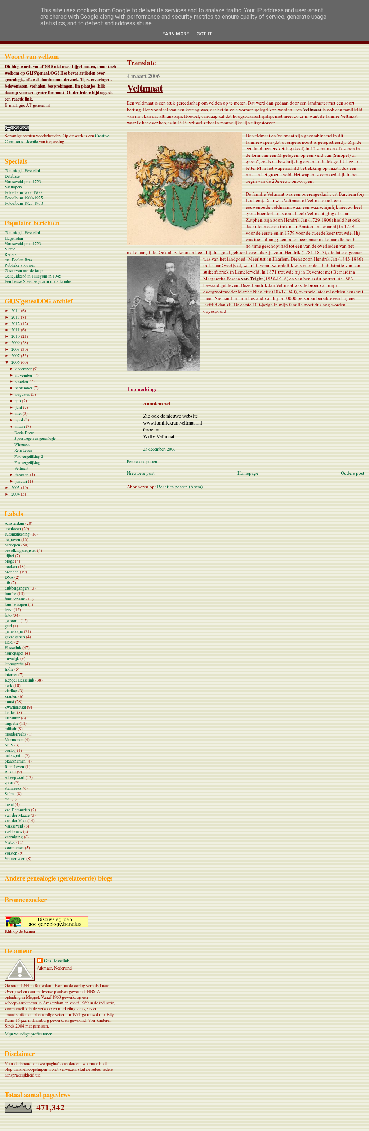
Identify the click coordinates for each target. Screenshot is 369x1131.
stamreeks (13, 788)
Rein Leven (23, 450)
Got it (204, 33)
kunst (9, 701)
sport (9, 782)
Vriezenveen (15, 858)
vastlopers (13, 831)
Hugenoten (14, 238)
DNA (9, 577)
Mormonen (14, 739)
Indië (9, 669)
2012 (16, 323)
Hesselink (13, 647)
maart (20, 426)
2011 (16, 329)
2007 (16, 355)
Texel (9, 804)
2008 (16, 349)
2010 (16, 336)
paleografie (14, 755)
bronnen (12, 572)
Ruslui (10, 772)
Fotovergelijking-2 (28, 456)
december (24, 368)
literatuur (12, 717)
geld (8, 626)
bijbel (9, 555)
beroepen (12, 544)
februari (22, 474)
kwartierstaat (15, 707)
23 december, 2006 (159, 449)
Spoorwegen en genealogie (35, 438)
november (24, 375)
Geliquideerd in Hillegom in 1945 (33, 276)
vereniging (14, 836)
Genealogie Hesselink (23, 170)
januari (21, 481)
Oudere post (352, 473)
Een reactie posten (142, 461)
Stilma (10, 793)
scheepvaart (15, 777)
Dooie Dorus (24, 432)
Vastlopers (13, 187)
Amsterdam (14, 523)
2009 (16, 342)
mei (19, 413)
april (19, 419)
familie (10, 593)
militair (11, 728)
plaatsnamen (15, 761)
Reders (11, 254)
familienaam (15, 599)
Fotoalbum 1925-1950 (24, 203)
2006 (16, 362)
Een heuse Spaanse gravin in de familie (38, 281)
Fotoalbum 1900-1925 (24, 197)
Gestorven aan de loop (24, 270)
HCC (9, 642)
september (24, 387)
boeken (11, 566)
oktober (22, 381)
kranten (11, 696)
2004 (16, 494)
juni (19, 407)
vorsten (11, 853)
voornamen (14, 847)
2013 (16, 317)
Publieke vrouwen (20, 265)
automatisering (17, 534)
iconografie (14, 663)
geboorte (12, 620)
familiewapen (16, 604)
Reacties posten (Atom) (180, 486)
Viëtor (10, 249)
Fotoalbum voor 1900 (23, 192)
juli (18, 400)
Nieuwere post (141, 473)
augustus (23, 394)
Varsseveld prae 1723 (23, 181)
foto (8, 615)
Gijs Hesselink (56, 960)
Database (12, 176)
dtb (7, 582)
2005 (16, 487)
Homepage (247, 473)
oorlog (10, 750)
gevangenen (15, 636)
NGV (9, 745)
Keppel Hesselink (19, 680)
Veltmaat (145, 87)
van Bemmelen (17, 809)
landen (10, 712)
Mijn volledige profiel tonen (28, 1034)
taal (7, 799)
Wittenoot (22, 444)
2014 (16, 310)
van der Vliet (15, 820)
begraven (12, 539)
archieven (13, 528)
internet (11, 674)
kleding (11, 690)
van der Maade (17, 815)
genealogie (14, 631)
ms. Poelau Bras (18, 259)
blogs (9, 561)
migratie (11, 723)
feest (9, 609)
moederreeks (15, 734)
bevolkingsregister (20, 550)
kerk (8, 685)
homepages (14, 653)
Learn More (174, 33)
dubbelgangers (17, 588)
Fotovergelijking (27, 462)
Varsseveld (14, 826)
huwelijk (12, 658)
